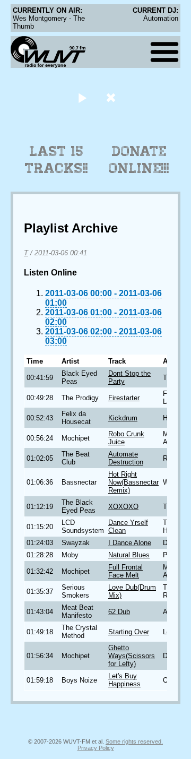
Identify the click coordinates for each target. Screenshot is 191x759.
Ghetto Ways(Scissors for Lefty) (131, 656)
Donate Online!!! (139, 160)
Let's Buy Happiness (124, 680)
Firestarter (124, 398)
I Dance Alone (129, 543)
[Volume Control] (112, 97)
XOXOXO (123, 507)
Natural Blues (129, 555)
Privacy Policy (95, 748)
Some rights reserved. (134, 741)
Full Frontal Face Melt (125, 571)
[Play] (82, 97)
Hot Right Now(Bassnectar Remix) (133, 482)
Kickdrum (122, 418)
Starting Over (128, 632)
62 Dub (119, 612)
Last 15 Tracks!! (56, 160)
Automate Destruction (125, 458)
